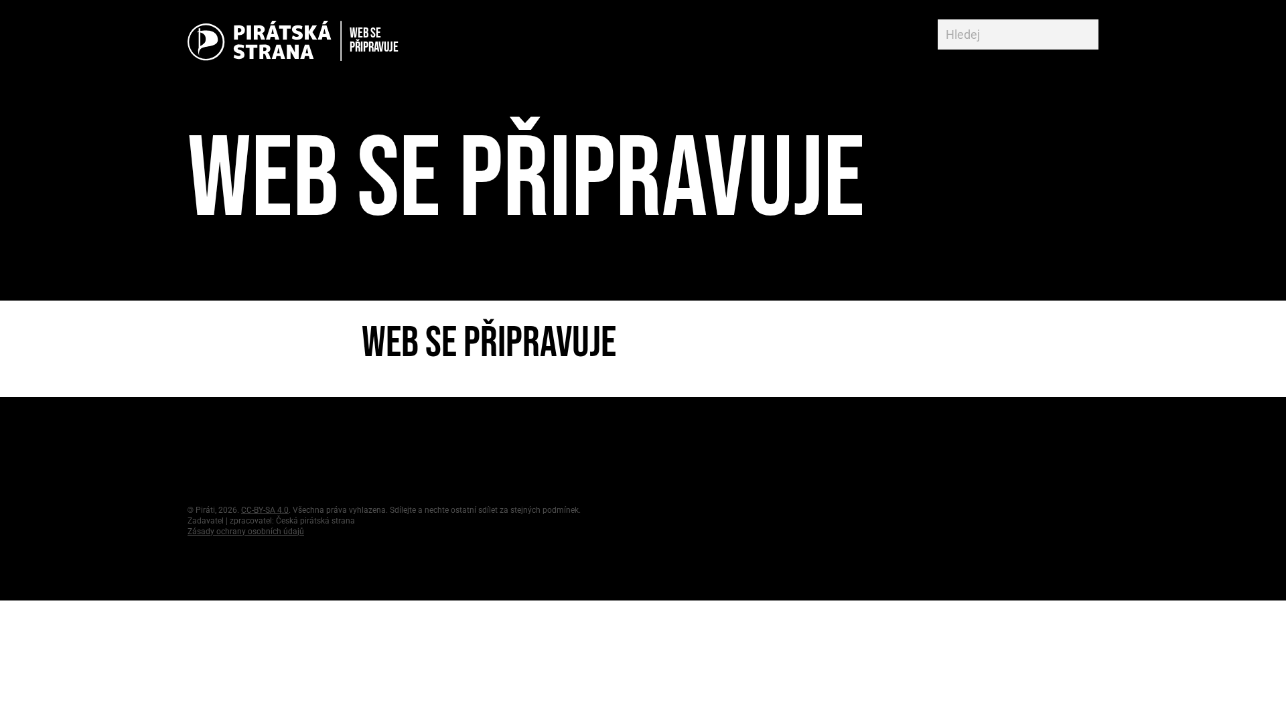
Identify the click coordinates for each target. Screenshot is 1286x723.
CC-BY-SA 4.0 (265, 510)
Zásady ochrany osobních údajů (246, 531)
